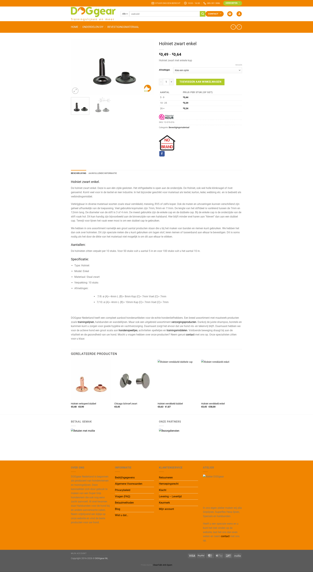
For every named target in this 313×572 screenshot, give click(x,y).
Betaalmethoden (124, 502)
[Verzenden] (202, 14)
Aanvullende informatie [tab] (103, 173)
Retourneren (166, 477)
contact (190, 334)
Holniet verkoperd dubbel (83, 403)
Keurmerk (164, 502)
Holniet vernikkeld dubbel (170, 403)
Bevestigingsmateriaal (123, 27)
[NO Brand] (167, 143)
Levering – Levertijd (170, 496)
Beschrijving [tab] (78, 173)
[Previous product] (239, 27)
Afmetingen (164, 70)
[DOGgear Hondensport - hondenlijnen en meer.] (93, 14)
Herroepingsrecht (169, 483)
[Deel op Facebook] (162, 153)
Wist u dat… (121, 515)
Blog (117, 509)
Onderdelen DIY (93, 27)
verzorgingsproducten (183, 322)
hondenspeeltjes (128, 330)
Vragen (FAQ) (122, 496)
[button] (229, 14)
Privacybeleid (122, 490)
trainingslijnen (86, 322)
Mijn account (166, 509)
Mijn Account (78, 553)
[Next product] (233, 27)
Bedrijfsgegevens (125, 477)
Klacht (162, 490)
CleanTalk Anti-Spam (162, 565)
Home (74, 27)
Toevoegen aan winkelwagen (200, 81)
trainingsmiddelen (177, 330)
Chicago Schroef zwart (125, 403)
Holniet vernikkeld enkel (213, 403)
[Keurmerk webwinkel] (166, 116)
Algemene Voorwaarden (128, 483)
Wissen (238, 65)
